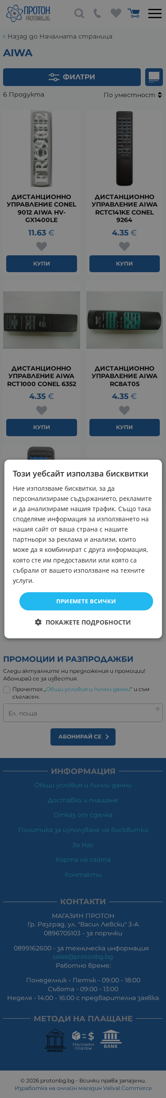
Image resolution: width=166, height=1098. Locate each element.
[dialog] (83, 549)
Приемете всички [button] (86, 601)
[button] (83, 622)
